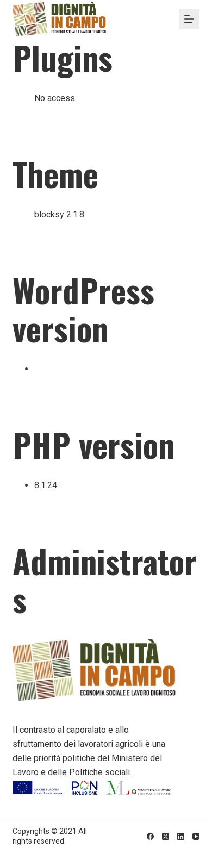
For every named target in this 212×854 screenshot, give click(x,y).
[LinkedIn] (180, 836)
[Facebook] (150, 836)
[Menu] (189, 19)
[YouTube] (195, 836)
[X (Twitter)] (165, 836)
